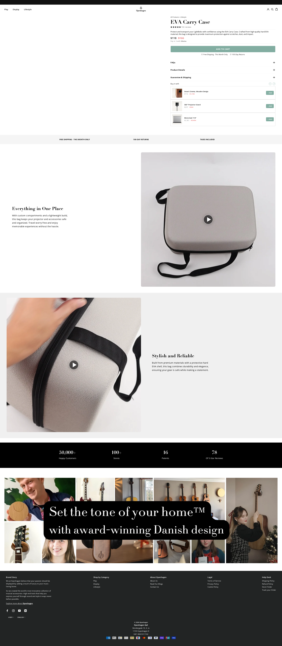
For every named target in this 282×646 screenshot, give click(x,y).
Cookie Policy (213, 587)
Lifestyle (28, 9)
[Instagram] (13, 610)
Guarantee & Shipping (181, 77)
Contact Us (154, 587)
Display (16, 9)
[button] (176, 27)
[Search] (272, 9)
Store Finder (267, 587)
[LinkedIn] (25, 610)
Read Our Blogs (156, 584)
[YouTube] (19, 610)
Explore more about (19, 603)
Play (6, 9)
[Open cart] (277, 9)
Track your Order (269, 590)
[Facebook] (7, 610)
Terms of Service (214, 581)
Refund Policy (267, 584)
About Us (154, 581)
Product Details (178, 70)
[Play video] (208, 219)
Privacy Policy (213, 584)
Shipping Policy (268, 581)
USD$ (10, 617)
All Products (175, 17)
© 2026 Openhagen (141, 622)
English (21, 617)
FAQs (173, 62)
